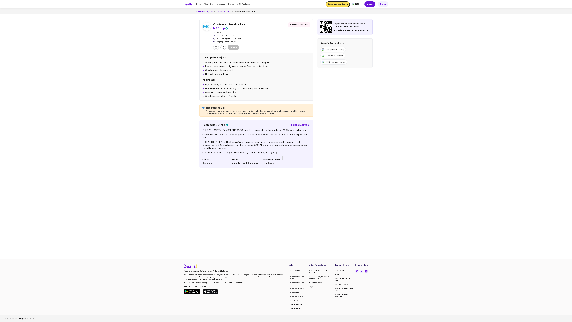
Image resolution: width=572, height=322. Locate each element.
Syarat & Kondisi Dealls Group (344, 289)
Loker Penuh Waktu (297, 289)
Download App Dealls (338, 4)
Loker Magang (294, 300)
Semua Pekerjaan (204, 11)
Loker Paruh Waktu (296, 297)
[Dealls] (189, 4)
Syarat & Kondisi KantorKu (341, 296)
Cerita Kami (339, 271)
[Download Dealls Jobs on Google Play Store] (192, 291)
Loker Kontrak (294, 293)
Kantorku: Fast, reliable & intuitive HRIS (319, 278)
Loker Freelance (295, 304)
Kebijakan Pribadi (342, 285)
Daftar (383, 4)
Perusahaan (220, 4)
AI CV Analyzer (243, 4)
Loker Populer (294, 308)
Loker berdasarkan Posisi (296, 284)
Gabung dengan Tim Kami (343, 279)
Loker (199, 4)
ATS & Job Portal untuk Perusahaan (318, 272)
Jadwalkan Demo (315, 283)
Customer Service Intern (243, 11)
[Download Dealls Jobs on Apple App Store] (210, 291)
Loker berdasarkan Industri (296, 272)
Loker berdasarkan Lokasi (296, 278)
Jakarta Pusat (222, 11)
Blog (337, 275)
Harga (311, 287)
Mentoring (208, 4)
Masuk (370, 4)
